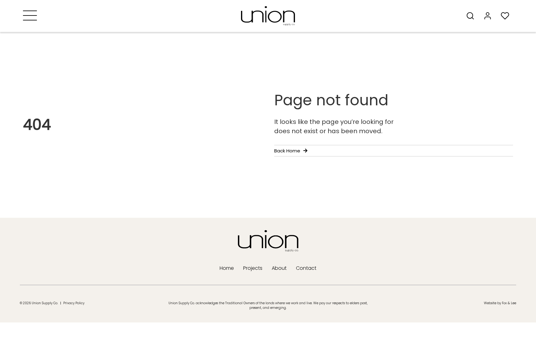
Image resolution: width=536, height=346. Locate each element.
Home (227, 268)
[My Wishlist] (507, 15)
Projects (252, 268)
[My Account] (489, 15)
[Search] (472, 15)
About (279, 268)
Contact (306, 268)
